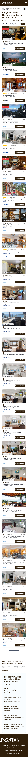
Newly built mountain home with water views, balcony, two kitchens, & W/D (13, 355)
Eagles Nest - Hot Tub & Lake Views (13, 484)
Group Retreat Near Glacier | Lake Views (12, 459)
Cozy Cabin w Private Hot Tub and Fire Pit (13, 147)
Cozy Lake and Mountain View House (13, 302)
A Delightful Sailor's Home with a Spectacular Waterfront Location (12, 225)
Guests (16, 23)
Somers (9, 46)
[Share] (24, 9)
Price (11, 23)
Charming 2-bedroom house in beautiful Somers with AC (14, 614)
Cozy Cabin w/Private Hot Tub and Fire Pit (13, 588)
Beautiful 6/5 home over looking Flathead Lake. (11, 381)
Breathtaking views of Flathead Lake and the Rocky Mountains (13, 277)
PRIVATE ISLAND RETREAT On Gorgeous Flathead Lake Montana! (12, 329)
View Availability (19, 48)
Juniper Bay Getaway (9, 250)
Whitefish (5, 46)
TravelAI (20, 750)
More (23, 23)
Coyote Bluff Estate (8, 69)
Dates (4, 23)
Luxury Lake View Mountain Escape (12, 510)
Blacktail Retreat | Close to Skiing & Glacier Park (12, 433)
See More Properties (14, 650)
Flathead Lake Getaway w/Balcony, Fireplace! (12, 199)
